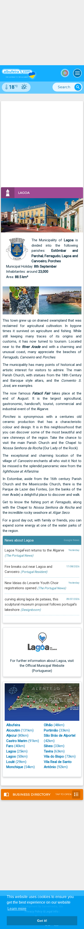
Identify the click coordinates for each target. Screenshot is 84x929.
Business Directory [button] (41, 794)
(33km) (57, 730)
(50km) (17, 756)
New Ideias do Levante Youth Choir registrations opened (42, 585)
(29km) (16, 762)
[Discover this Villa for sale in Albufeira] (42, 32)
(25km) (17, 751)
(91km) (22, 741)
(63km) (54, 751)
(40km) (15, 746)
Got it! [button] (42, 920)
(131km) (20, 730)
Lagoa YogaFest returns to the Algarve (42, 553)
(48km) (54, 725)
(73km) (60, 756)
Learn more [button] (16, 909)
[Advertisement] (42, 143)
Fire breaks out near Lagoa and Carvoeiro (42, 569)
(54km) (20, 767)
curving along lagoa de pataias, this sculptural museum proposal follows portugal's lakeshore (42, 604)
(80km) (17, 735)
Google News (71, 540)
